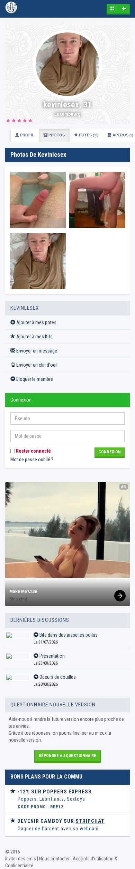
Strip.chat (18, 599)
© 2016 (12, 851)
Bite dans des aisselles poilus (68, 635)
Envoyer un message (36, 351)
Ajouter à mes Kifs (34, 336)
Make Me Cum (23, 591)
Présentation (51, 656)
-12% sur (54, 792)
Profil (26, 135)
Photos (56, 135)
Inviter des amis (20, 858)
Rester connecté (33, 451)
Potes (88, 135)
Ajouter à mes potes (35, 322)
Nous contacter (54, 858)
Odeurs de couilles (57, 677)
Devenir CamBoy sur (60, 821)
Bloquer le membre (34, 379)
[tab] (67, 799)
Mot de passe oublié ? (31, 459)
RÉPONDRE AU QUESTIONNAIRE (67, 755)
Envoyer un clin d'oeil (36, 365)
